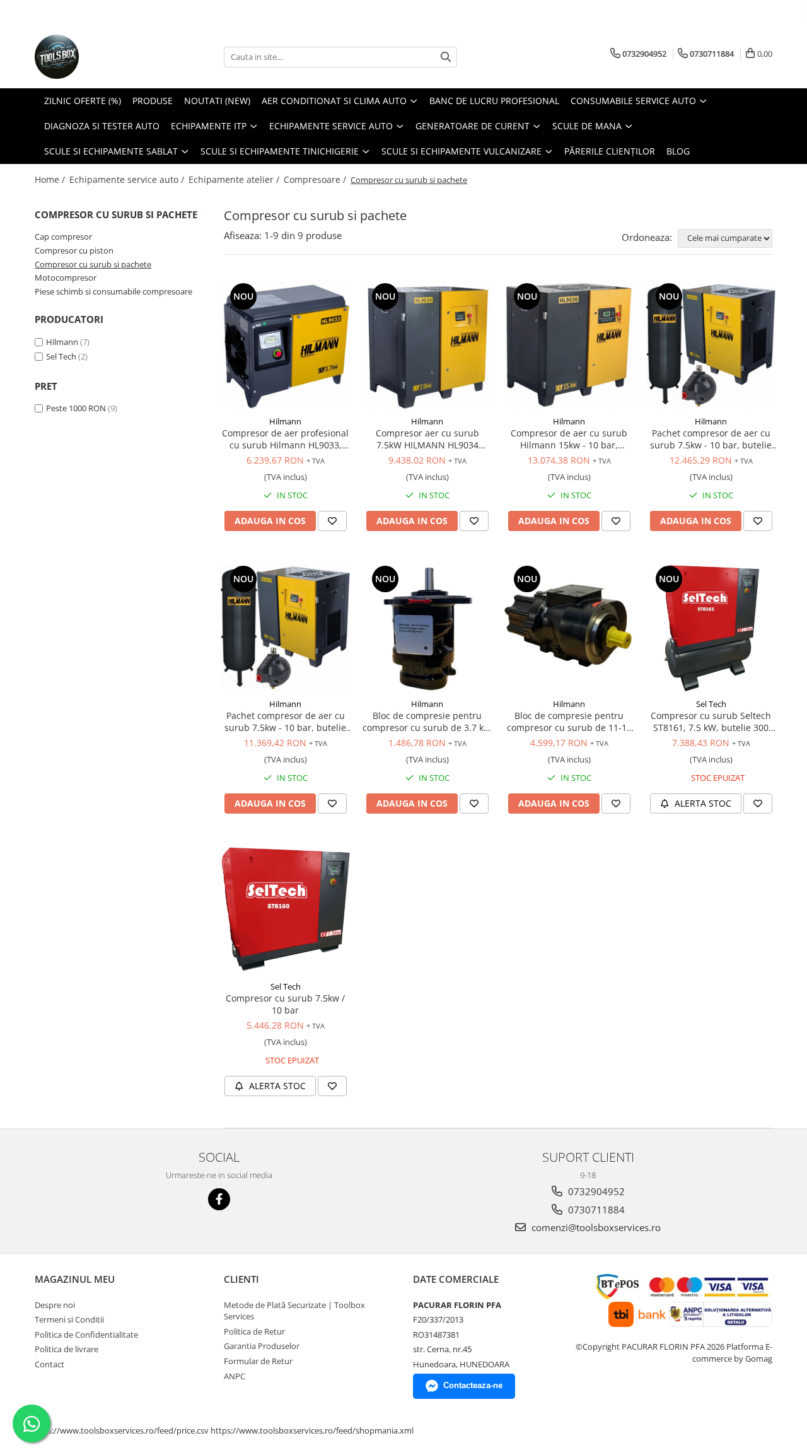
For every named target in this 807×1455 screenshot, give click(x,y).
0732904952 (595, 1191)
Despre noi (55, 1305)
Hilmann (62, 342)
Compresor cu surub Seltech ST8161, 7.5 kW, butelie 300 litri (711, 721)
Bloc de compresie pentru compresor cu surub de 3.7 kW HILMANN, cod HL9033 (427, 721)
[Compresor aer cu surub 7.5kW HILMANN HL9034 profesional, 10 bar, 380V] (427, 344)
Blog (678, 151)
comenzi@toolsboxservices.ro (595, 1227)
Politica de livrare (66, 1349)
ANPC (234, 1376)
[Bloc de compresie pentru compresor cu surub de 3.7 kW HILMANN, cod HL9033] (427, 627)
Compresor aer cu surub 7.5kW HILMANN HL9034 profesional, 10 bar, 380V (427, 439)
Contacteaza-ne (472, 1385)
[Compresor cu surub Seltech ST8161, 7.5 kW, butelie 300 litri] (710, 627)
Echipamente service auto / (128, 179)
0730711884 (595, 1209)
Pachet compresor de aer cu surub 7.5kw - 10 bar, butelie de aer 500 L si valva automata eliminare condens (711, 439)
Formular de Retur (258, 1361)
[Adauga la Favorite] (332, 521)
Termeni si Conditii (69, 1319)
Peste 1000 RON (76, 408)
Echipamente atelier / (235, 179)
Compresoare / (316, 179)
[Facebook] (219, 1199)
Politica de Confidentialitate (86, 1334)
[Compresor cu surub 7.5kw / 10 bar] (285, 909)
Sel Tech (61, 356)
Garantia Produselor (261, 1346)
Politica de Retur (254, 1331)
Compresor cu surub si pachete (93, 264)
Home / (51, 179)
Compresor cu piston (74, 250)
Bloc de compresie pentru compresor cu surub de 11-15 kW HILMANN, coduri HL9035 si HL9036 (569, 721)
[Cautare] (445, 57)
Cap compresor (63, 236)
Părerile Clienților (609, 151)
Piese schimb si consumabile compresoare (113, 291)
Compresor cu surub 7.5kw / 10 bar (285, 1004)
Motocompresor (65, 277)
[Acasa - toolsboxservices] (98, 57)
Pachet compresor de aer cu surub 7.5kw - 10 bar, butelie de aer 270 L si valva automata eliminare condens (285, 721)
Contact (49, 1364)
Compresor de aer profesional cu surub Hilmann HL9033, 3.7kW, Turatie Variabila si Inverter (285, 439)
